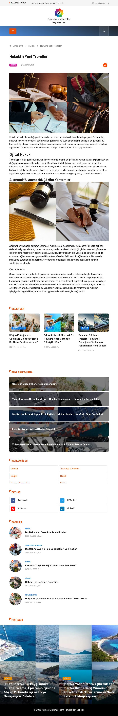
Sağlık (14, 476)
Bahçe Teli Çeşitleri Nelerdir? (41, 581)
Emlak (49, 328)
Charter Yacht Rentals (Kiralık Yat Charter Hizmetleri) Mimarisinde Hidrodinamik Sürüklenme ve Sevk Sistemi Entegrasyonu (88, 690)
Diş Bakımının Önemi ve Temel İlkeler (45, 532)
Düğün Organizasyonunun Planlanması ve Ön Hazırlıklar (56, 598)
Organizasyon (19, 328)
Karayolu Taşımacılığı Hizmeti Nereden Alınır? (51, 565)
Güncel (14, 468)
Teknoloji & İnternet (69, 468)
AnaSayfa (18, 45)
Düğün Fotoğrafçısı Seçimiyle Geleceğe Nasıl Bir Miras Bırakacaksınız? (23, 339)
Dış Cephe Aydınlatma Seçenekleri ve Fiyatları (51, 548)
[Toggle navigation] (12, 31)
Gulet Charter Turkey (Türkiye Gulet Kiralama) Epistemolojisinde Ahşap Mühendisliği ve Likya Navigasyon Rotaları (29, 690)
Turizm (85, 328)
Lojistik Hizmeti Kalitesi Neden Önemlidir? (47, 3)
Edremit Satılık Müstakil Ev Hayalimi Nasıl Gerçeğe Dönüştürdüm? (59, 339)
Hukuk (31, 45)
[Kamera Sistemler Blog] (59, 15)
